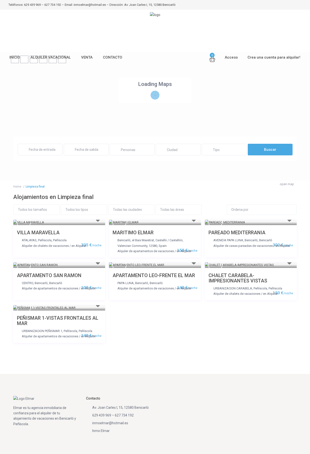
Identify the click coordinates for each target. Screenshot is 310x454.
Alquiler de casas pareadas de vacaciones (243, 246)
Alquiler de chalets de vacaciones (45, 246)
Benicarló (265, 240)
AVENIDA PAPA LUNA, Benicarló (235, 240)
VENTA (87, 57)
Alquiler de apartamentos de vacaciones (145, 251)
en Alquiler (78, 246)
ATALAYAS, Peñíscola (37, 240)
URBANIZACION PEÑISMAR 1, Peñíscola (49, 331)
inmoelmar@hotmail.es (110, 423)
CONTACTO (112, 57)
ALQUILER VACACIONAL (51, 57)
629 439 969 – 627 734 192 (113, 415)
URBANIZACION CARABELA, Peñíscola (240, 288)
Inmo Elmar (101, 431)
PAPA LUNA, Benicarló (132, 283)
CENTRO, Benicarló (35, 283)
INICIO (14, 57)
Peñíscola (60, 240)
